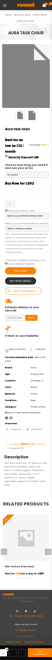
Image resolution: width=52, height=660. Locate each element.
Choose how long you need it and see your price (26, 166)
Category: (11, 407)
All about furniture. (27, 444)
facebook (16, 429)
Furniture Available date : (20, 357)
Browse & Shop (22, 14)
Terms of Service (34, 642)
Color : (9, 387)
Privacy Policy (14, 642)
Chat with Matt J (25, 291)
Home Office (40, 14)
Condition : (11, 400)
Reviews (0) (17, 448)
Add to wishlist (17, 349)
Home (8, 14)
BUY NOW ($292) (20, 281)
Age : (8, 374)
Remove (6, 649)
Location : (11, 381)
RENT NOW (20, 271)
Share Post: (11, 424)
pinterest (36, 429)
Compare (40, 349)
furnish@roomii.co (26, 630)
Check (31, 317)
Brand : (9, 368)
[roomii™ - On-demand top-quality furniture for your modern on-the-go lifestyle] (26, 5)
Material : (10, 394)
